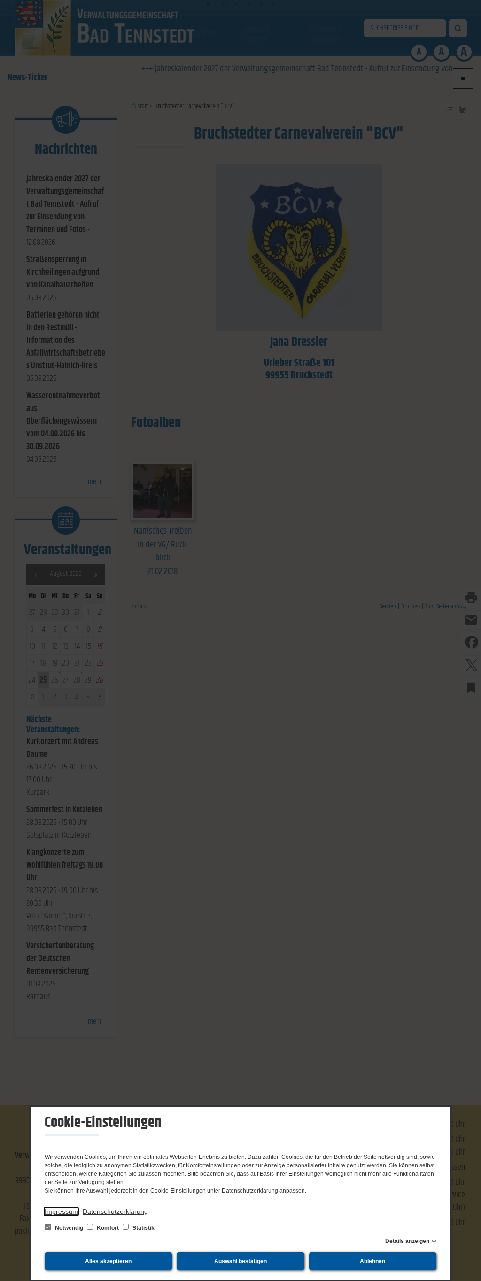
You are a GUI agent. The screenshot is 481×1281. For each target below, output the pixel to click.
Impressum (61, 1211)
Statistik (143, 1228)
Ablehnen (372, 1261)
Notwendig (69, 1228)
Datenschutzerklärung (115, 1211)
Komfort (107, 1228)
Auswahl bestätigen (240, 1261)
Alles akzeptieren (108, 1261)
